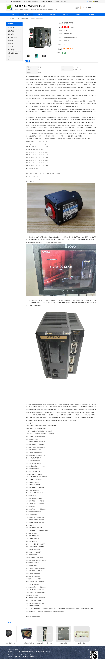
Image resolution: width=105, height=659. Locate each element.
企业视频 (39, 14)
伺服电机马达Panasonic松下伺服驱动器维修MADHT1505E (20, 643)
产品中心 (26, 14)
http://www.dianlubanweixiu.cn (33, 616)
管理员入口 (26, 656)
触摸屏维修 (11, 31)
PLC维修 (10, 43)
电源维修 (10, 46)
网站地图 (32, 656)
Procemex (10, 40)
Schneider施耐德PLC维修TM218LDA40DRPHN (55, 643)
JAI (9, 56)
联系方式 (91, 14)
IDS (9, 59)
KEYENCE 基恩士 (25, 18)
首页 (13, 14)
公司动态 (52, 14)
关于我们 (78, 14)
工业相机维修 (11, 28)
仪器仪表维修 (11, 50)
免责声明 (21, 656)
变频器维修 (11, 34)
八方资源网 (16, 656)
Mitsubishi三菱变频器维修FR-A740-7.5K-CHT (36, 643)
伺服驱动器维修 (12, 37)
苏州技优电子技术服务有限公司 (36, 651)
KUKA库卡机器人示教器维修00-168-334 (90, 643)
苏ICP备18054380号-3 (24, 651)
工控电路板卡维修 (13, 53)
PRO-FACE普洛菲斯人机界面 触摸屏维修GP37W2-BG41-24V (76, 643)
